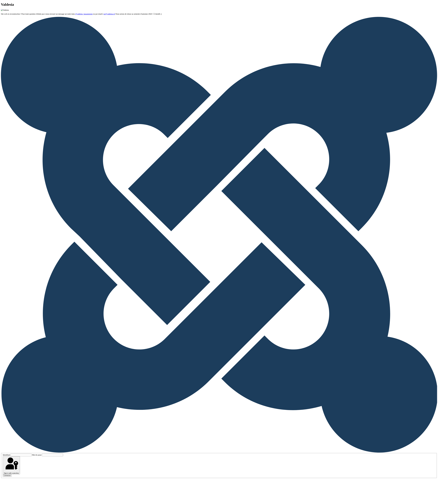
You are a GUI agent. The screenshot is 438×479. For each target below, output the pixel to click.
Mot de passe (37, 455)
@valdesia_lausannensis (84, 14)
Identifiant (6, 455)
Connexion (7, 475)
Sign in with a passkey (11, 473)
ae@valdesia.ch (109, 14)
